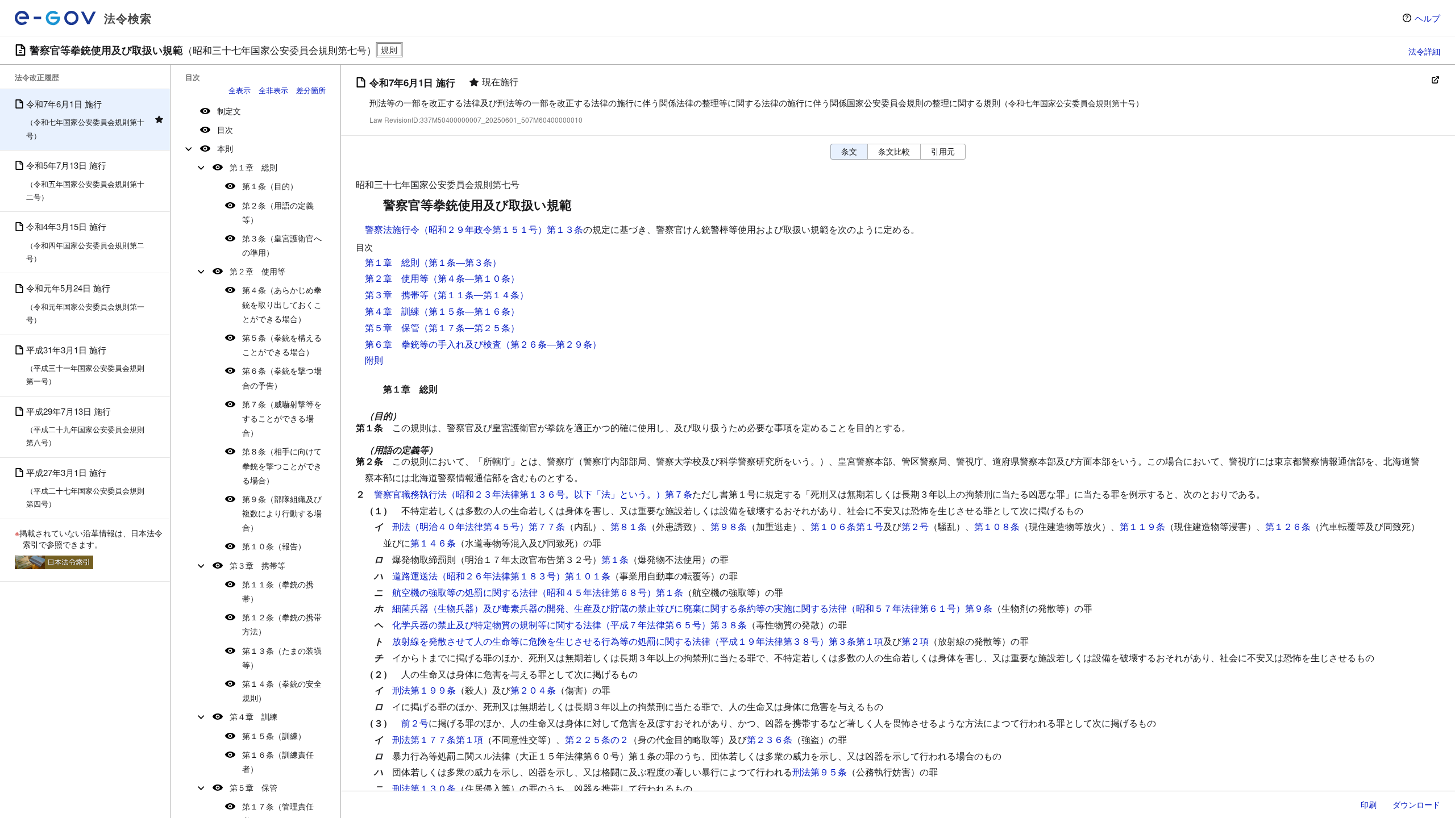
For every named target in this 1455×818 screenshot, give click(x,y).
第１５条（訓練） (274, 735)
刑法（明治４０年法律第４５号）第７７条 (478, 526)
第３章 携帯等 (257, 565)
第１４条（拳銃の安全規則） (282, 690)
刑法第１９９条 (424, 689)
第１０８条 (997, 526)
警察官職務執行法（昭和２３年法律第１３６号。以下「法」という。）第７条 (533, 493)
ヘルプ (1427, 18)
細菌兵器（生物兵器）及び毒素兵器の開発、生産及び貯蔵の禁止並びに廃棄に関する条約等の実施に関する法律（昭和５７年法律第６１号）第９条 (692, 608)
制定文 (229, 110)
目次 (225, 129)
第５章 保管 (253, 787)
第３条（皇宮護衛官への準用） (282, 245)
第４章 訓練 (253, 716)
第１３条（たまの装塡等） (282, 657)
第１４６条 (433, 542)
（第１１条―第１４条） (479, 294)
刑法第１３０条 (424, 788)
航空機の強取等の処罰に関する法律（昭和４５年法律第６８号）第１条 (537, 592)
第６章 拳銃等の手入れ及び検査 (433, 343)
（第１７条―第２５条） (469, 327)
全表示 (239, 90)
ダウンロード (1416, 804)
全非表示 (273, 90)
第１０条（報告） (274, 546)
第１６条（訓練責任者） (278, 761)
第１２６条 (1288, 526)
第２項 (915, 641)
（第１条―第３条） (460, 262)
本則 (225, 148)
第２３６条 (769, 739)
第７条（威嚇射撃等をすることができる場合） (282, 418)
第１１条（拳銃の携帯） (278, 591)
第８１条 (628, 526)
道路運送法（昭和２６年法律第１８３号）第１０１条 (501, 575)
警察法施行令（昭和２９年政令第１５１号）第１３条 (474, 229)
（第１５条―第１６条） (469, 311)
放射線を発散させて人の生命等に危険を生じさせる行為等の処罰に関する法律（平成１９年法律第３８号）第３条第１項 (637, 641)
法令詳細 (1424, 51)
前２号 (415, 722)
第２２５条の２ (597, 739)
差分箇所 (311, 90)
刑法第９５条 (819, 771)
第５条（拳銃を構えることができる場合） (282, 344)
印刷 (1369, 804)
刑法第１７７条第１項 (437, 739)
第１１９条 (1142, 526)
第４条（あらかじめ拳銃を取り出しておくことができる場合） (282, 304)
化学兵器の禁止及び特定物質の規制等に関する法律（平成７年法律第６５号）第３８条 (569, 624)
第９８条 (728, 526)
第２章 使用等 (257, 271)
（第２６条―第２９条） (551, 343)
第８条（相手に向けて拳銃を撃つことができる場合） (282, 465)
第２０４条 (533, 689)
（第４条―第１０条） (474, 278)
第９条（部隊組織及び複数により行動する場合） (282, 513)
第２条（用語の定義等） (278, 212)
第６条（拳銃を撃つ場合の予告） (282, 377)
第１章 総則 (253, 167)
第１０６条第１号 (846, 526)
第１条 (615, 559)
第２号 (915, 526)
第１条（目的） (270, 185)
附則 (374, 359)
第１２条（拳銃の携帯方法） (282, 624)
